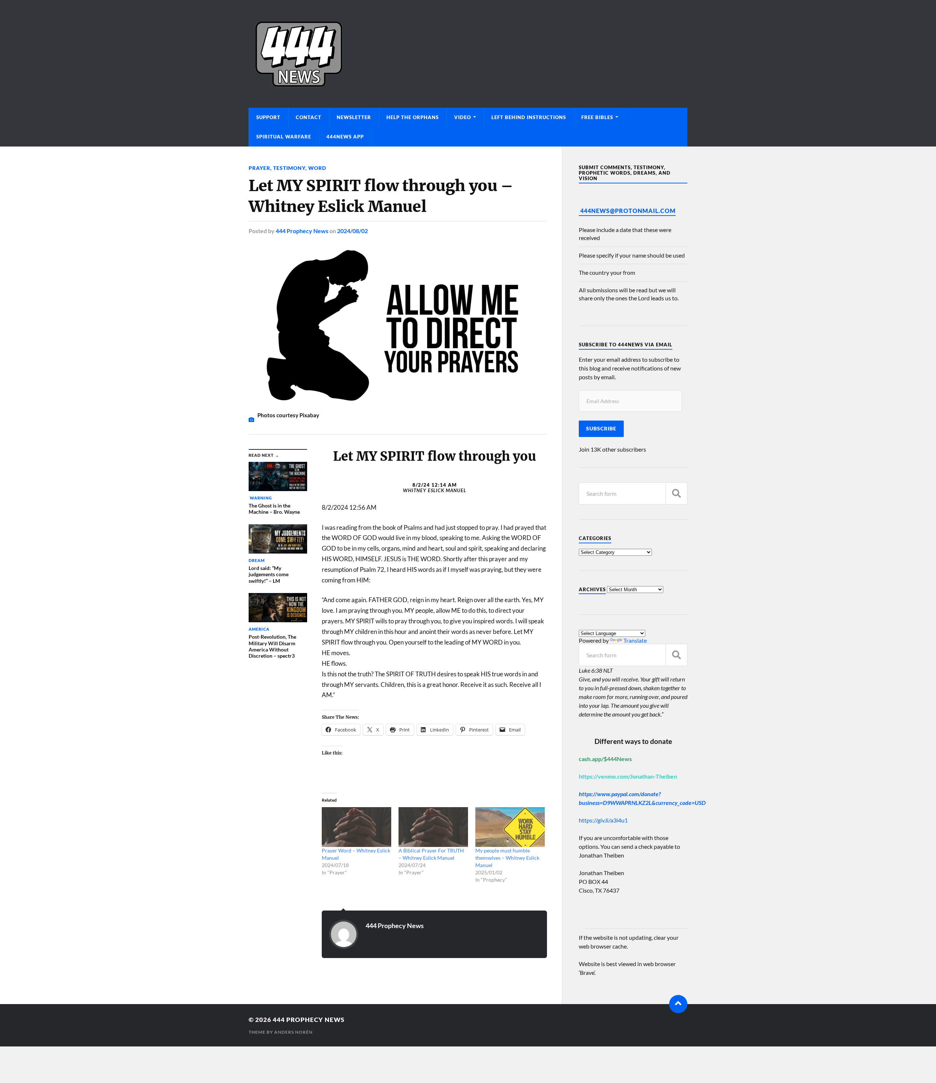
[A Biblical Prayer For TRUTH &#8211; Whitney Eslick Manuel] (433, 827)
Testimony (289, 168)
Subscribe (601, 429)
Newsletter (354, 117)
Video (462, 117)
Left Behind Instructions (528, 117)
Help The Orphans (412, 117)
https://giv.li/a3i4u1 (603, 820)
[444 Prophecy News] (468, 54)
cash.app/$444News (605, 758)
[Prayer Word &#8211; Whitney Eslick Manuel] (356, 827)
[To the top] (678, 1004)
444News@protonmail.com (628, 210)
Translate (635, 640)
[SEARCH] (676, 493)
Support (268, 117)
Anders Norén (293, 1032)
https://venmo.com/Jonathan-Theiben (628, 776)
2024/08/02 (352, 230)
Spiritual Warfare (283, 137)
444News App (345, 137)
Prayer (259, 168)
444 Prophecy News (302, 230)
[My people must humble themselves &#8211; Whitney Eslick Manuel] (510, 827)
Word (317, 168)
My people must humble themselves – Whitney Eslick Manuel (507, 857)
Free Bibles (597, 117)
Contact (308, 117)
